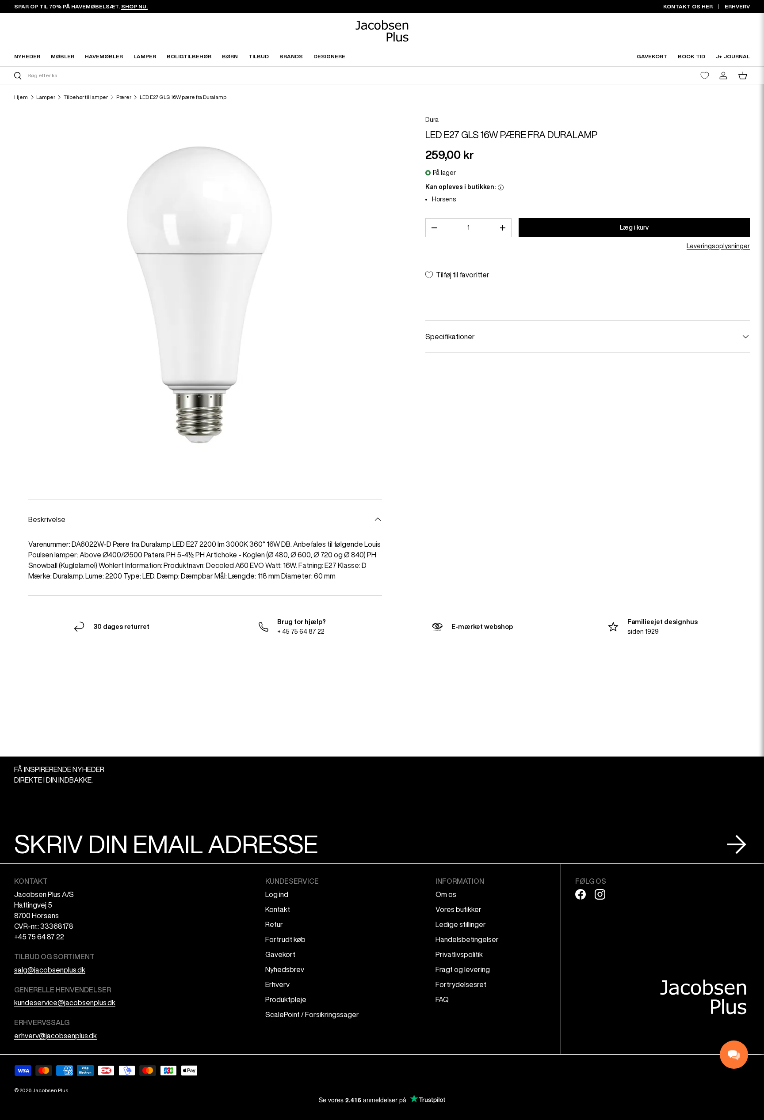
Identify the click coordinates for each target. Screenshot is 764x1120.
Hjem (21, 97)
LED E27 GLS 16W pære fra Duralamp (183, 97)
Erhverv (277, 984)
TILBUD (258, 56)
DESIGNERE (329, 56)
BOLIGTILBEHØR (189, 56)
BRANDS (291, 56)
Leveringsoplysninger (718, 246)
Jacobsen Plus (50, 1090)
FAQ (442, 999)
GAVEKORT (652, 56)
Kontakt (277, 909)
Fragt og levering (462, 969)
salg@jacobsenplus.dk (49, 969)
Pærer (123, 97)
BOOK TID (691, 56)
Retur (274, 924)
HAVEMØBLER (104, 56)
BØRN (230, 56)
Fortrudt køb (285, 939)
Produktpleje (285, 999)
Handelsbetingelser (467, 939)
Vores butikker (458, 909)
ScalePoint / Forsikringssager (312, 1014)
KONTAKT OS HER (688, 6)
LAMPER (145, 56)
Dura (432, 120)
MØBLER (62, 56)
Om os (445, 894)
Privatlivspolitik (459, 954)
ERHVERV (737, 6)
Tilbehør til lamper (86, 97)
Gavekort (280, 954)
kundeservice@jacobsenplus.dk (64, 1002)
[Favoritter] (705, 75)
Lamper (45, 97)
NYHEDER (27, 56)
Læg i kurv (634, 227)
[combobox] (197, 75)
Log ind (276, 894)
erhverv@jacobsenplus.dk (55, 1035)
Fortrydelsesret (460, 984)
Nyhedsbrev (284, 969)
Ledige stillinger (460, 924)
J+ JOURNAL (733, 56)
